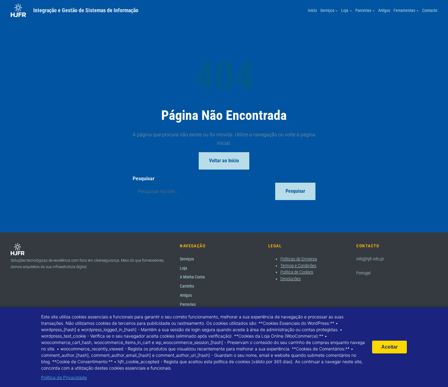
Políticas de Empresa (298, 258)
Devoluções (290, 278)
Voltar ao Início (224, 160)
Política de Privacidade (64, 377)
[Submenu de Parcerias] (373, 10)
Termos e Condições (298, 265)
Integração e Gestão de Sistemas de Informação (85, 10)
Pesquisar (144, 178)
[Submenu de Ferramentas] (417, 10)
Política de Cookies (296, 272)
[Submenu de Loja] (351, 10)
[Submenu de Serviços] (336, 10)
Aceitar (389, 346)
